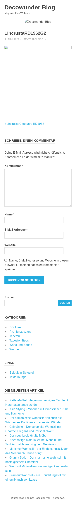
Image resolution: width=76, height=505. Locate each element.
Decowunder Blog (29, 7)
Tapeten (14, 336)
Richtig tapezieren (21, 331)
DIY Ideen (16, 327)
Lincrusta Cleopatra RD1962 (25, 123)
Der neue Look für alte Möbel (28, 435)
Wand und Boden (20, 344)
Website (10, 245)
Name (9, 214)
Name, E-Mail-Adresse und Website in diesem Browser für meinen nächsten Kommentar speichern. (36, 265)
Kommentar (13, 165)
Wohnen (14, 349)
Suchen (9, 297)
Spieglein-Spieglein (22, 372)
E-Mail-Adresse (15, 229)
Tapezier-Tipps (19, 340)
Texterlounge (33, 39)
